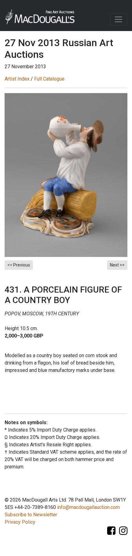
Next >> (117, 264)
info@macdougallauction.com (88, 507)
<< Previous (18, 264)
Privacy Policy (20, 522)
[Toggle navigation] (118, 19)
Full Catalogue (49, 79)
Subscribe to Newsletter (31, 515)
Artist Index (17, 79)
